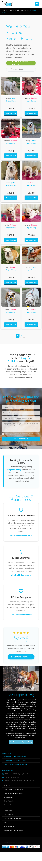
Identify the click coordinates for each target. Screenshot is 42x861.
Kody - (31, 267)
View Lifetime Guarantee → (21, 614)
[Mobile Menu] (37, 4)
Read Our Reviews (19, 656)
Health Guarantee (9, 826)
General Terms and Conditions (14, 789)
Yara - (31, 183)
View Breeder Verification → (21, 536)
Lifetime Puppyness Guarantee (13, 830)
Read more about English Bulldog (21, 742)
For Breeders (8, 811)
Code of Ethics (8, 814)
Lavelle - (31, 98)
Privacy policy (8, 805)
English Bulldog (10, 101)
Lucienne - (10, 141)
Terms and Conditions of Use (13, 793)
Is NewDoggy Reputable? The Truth (15, 760)
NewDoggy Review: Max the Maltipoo (15, 764)
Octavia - (10, 309)
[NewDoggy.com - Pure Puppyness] (7, 4)
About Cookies (8, 797)
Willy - (10, 98)
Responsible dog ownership (13, 818)
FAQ (5, 822)
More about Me (10, 113)
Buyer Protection (9, 801)
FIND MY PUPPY (21, 438)
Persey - (31, 141)
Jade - (10, 267)
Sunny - (10, 183)
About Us (7, 785)
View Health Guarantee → (21, 575)
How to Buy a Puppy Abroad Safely (15, 756)
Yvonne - (31, 225)
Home (5, 10)
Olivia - (31, 309)
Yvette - (10, 225)
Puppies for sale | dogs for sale (19, 10)
